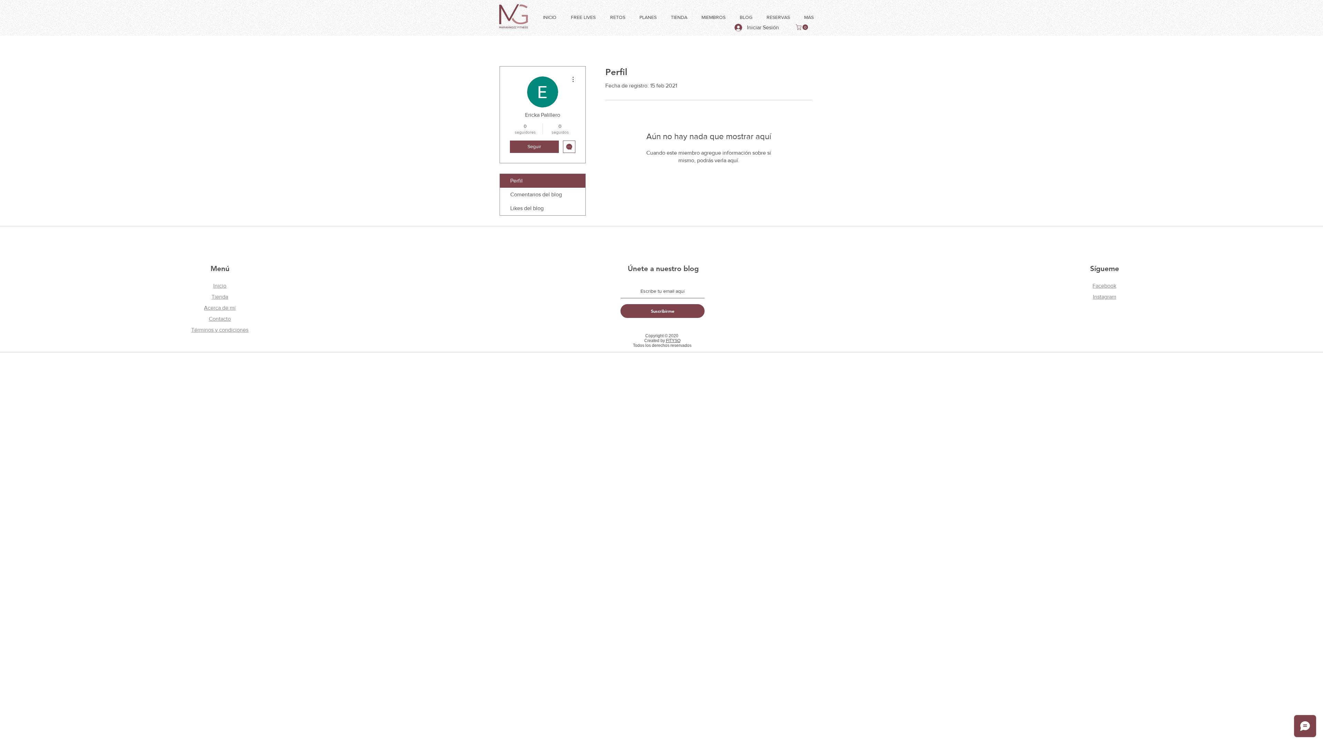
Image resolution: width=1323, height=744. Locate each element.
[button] (802, 27)
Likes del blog (527, 208)
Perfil (516, 181)
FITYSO (673, 340)
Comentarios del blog (536, 194)
